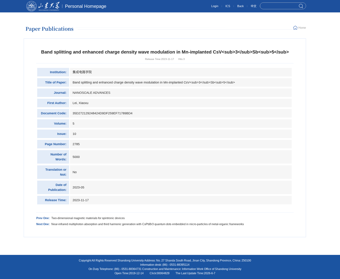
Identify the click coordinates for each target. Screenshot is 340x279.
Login (214, 6)
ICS (227, 6)
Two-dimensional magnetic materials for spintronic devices (88, 218)
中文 (253, 6)
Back (240, 6)
